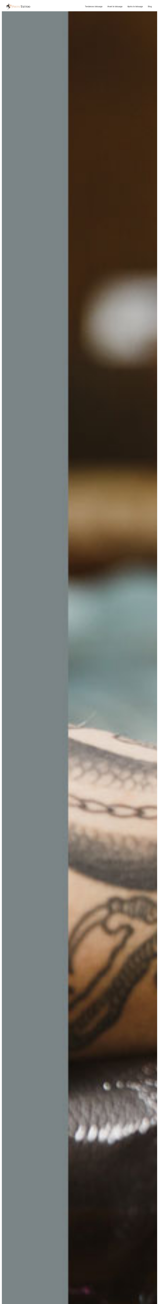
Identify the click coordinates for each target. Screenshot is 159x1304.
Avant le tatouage (114, 6)
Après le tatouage (135, 6)
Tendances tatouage (93, 6)
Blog (150, 6)
